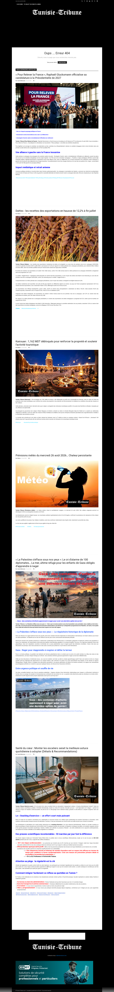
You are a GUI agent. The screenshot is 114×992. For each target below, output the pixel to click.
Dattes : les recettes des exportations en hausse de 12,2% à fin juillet (56, 210)
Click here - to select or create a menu (29, 4)
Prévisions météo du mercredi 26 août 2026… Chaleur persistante (54, 455)
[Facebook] (84, 1)
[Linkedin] (89, 1)
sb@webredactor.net (61, 955)
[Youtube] (97, 1)
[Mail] (92, 1)
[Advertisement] (57, 936)
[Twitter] (95, 1)
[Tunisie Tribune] (57, 13)
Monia (19, 213)
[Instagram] (87, 1)
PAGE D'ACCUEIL (62, 62)
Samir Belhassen (21, 80)
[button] (82, 1)
